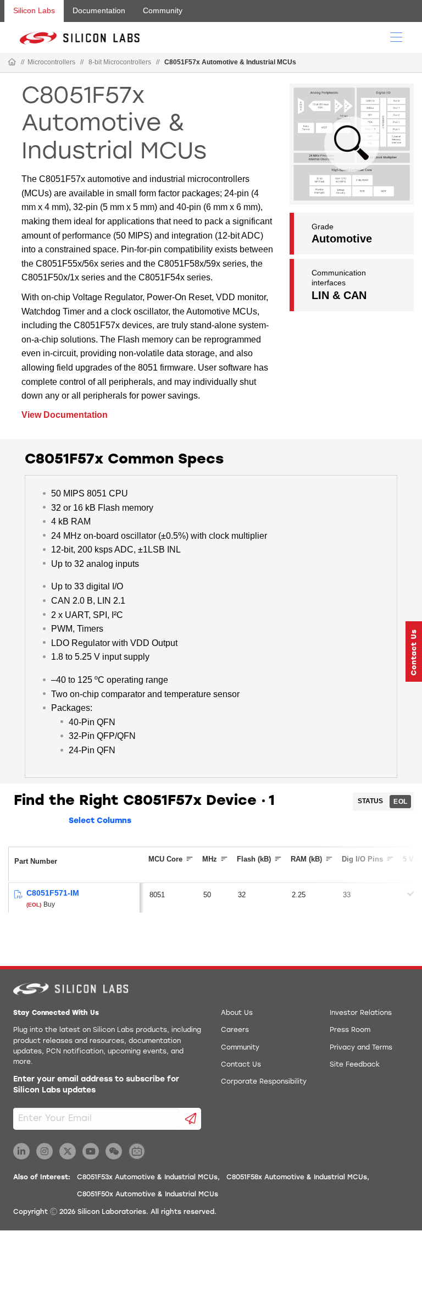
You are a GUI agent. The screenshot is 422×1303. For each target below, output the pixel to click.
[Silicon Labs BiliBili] (137, 1151)
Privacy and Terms (361, 1048)
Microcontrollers (51, 62)
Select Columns (100, 821)
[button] (414, 651)
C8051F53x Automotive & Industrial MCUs (147, 1177)
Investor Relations (361, 1013)
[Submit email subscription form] (190, 1119)
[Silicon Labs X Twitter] (67, 1151)
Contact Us (241, 1065)
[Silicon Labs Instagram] (44, 1151)
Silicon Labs (34, 10)
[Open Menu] (396, 36)
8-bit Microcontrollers (119, 62)
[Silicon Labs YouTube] (90, 1151)
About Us (237, 1013)
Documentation (99, 10)
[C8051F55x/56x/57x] (17, 895)
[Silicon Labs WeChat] (114, 1151)
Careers (235, 1030)
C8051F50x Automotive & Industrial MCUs (147, 1194)
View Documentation (64, 414)
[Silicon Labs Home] (12, 62)
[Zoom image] (351, 144)
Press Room (350, 1030)
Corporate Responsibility (264, 1082)
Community (162, 10)
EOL (400, 801)
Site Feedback (355, 1065)
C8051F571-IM (52, 892)
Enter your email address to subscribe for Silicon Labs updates (96, 1085)
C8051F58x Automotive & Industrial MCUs (296, 1177)
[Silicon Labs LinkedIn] (21, 1151)
